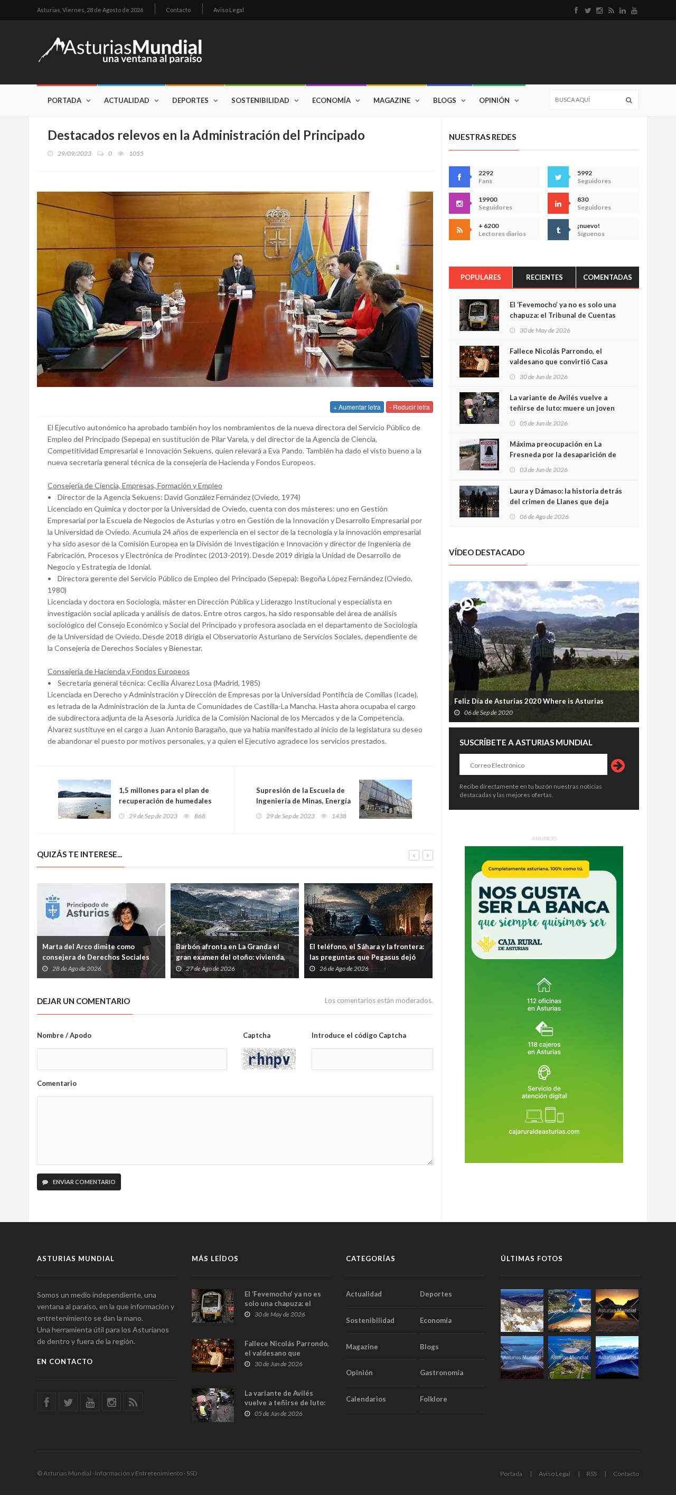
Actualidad (126, 100)
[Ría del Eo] (569, 1357)
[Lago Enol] (617, 1310)
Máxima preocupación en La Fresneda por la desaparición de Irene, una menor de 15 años (563, 454)
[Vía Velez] (522, 1357)
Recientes (544, 277)
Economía (331, 100)
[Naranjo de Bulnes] (522, 1310)
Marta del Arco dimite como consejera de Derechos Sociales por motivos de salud (95, 957)
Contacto (178, 9)
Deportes (190, 100)
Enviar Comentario (84, 1181)
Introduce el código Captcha (359, 1035)
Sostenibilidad (260, 100)
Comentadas (607, 277)
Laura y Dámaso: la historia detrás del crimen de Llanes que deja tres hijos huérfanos (566, 501)
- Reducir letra (409, 406)
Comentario (57, 1083)
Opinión (494, 100)
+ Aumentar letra (357, 406)
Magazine (391, 100)
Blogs (444, 100)
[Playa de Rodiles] (569, 1310)
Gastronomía (441, 1372)
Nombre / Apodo (64, 1035)
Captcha (256, 1035)
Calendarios (366, 1399)
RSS (592, 1474)
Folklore (433, 1399)
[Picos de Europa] (617, 1357)
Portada (64, 100)
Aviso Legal (228, 9)
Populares (481, 277)
